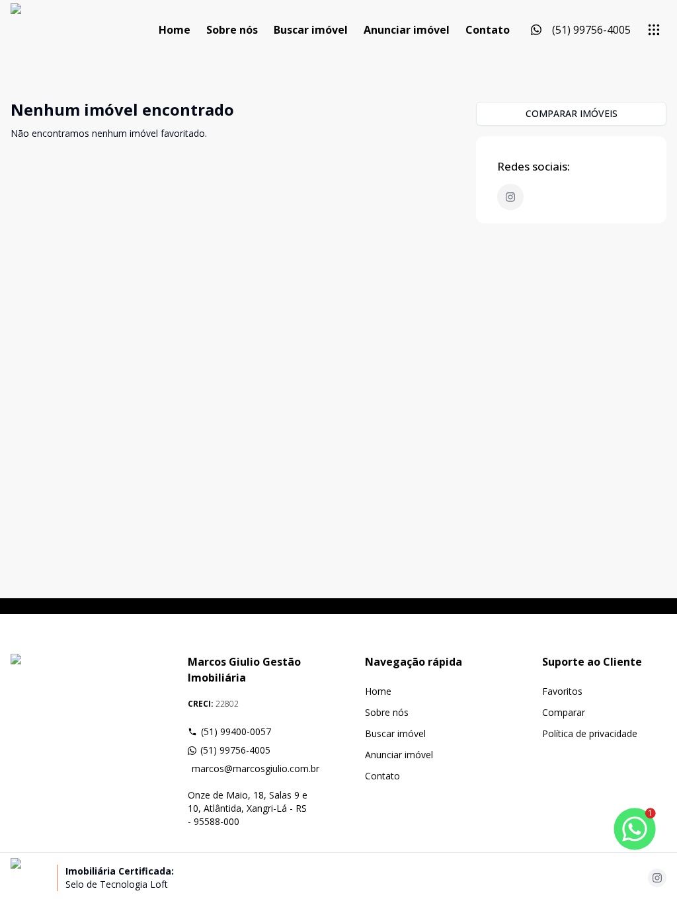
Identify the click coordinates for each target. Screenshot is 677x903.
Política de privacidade (589, 733)
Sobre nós (232, 29)
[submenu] (653, 30)
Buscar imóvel (311, 29)
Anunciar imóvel (407, 29)
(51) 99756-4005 (235, 750)
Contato (487, 29)
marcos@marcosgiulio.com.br (252, 768)
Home (174, 29)
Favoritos (562, 691)
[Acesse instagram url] (657, 878)
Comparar (563, 712)
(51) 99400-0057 (236, 731)
